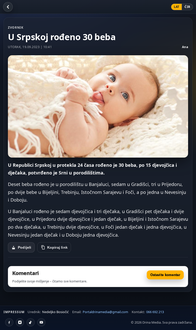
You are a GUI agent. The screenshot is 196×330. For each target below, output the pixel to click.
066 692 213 (155, 312)
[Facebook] (9, 322)
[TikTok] (31, 322)
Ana (185, 47)
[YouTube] (41, 322)
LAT (176, 7)
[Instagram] (20, 322)
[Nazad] (8, 7)
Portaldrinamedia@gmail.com (105, 312)
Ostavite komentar (165, 275)
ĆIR (187, 7)
